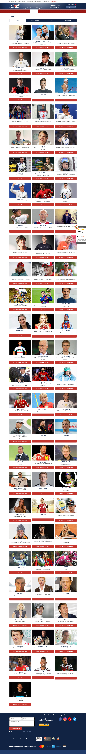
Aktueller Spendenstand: (55, 5)
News (17, 751)
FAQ (19, 751)
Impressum (22, 751)
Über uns (10, 751)
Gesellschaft (68, 20)
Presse (14, 751)
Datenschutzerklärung (53, 1)
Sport (18, 20)
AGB (34, 751)
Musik (51, 20)
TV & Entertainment (34, 20)
